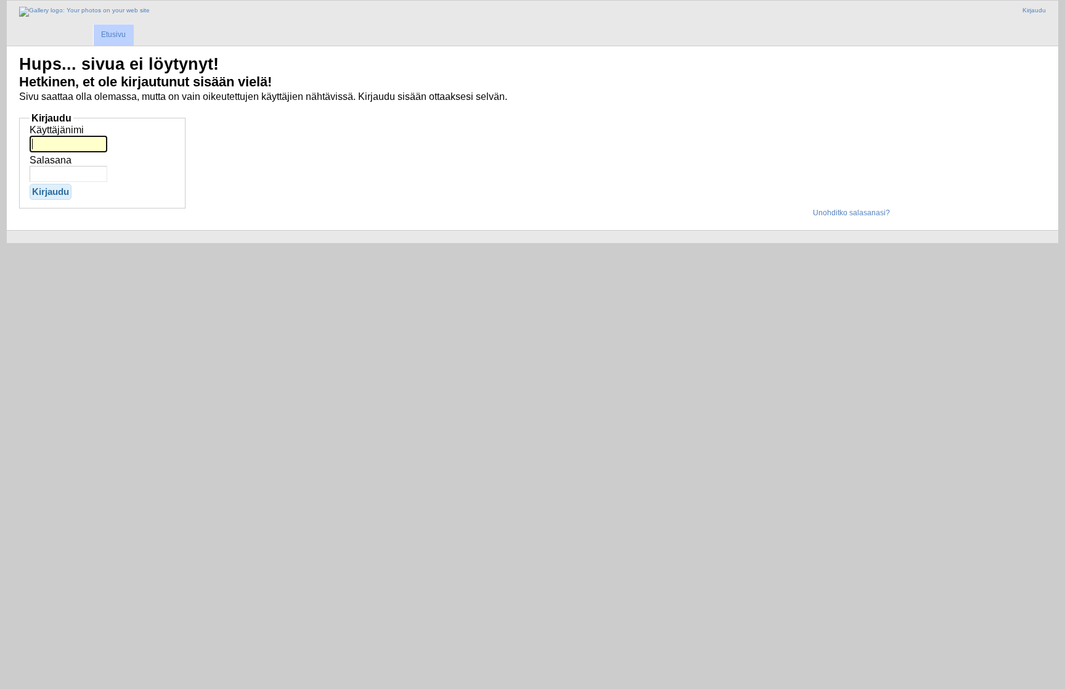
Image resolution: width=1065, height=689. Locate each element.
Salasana (50, 160)
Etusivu (113, 34)
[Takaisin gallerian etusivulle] (84, 12)
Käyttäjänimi (57, 130)
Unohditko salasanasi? (851, 212)
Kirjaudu (1034, 10)
